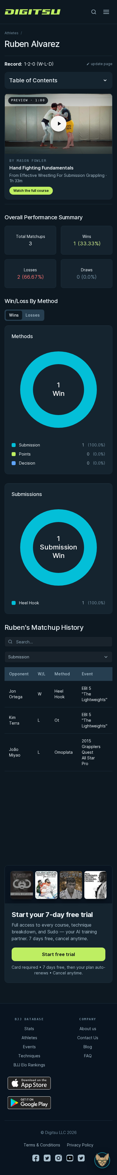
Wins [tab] (14, 315)
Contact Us (87, 1037)
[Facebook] (35, 1158)
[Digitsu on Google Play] (29, 1102)
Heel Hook (60, 694)
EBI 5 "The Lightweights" (92, 694)
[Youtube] (69, 1158)
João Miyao (14, 752)
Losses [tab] (33, 315)
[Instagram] (58, 1158)
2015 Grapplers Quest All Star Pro (91, 752)
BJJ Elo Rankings (29, 1064)
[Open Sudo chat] (102, 1160)
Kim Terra (14, 720)
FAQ (88, 1055)
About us (88, 1028)
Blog (87, 1046)
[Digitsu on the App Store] (29, 1083)
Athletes (11, 33)
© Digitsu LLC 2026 (59, 1132)
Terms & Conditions (42, 1144)
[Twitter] (47, 1158)
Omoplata (61, 752)
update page (101, 64)
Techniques (29, 1055)
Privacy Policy (80, 1144)
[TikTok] (81, 1158)
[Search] (93, 12)
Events (29, 1046)
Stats (29, 1028)
